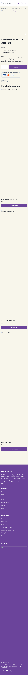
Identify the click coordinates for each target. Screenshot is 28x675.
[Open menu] (25, 3)
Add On (7, 81)
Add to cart (17, 67)
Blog (2, 508)
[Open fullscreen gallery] (25, 34)
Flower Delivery (5, 502)
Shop (2, 494)
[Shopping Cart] (22, 3)
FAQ (2, 535)
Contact (3, 499)
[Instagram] (7, 671)
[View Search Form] (18, 3)
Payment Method (5, 519)
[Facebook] (3, 671)
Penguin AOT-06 (6, 442)
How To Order (4, 521)
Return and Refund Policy (7, 530)
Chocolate (11, 81)
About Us (3, 497)
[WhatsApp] (10, 671)
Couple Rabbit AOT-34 (8, 321)
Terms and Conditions (6, 527)
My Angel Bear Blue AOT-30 (9, 199)
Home (2, 491)
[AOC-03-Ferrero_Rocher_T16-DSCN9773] (14, 22)
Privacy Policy (4, 533)
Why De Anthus (5, 505)
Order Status (4, 524)
